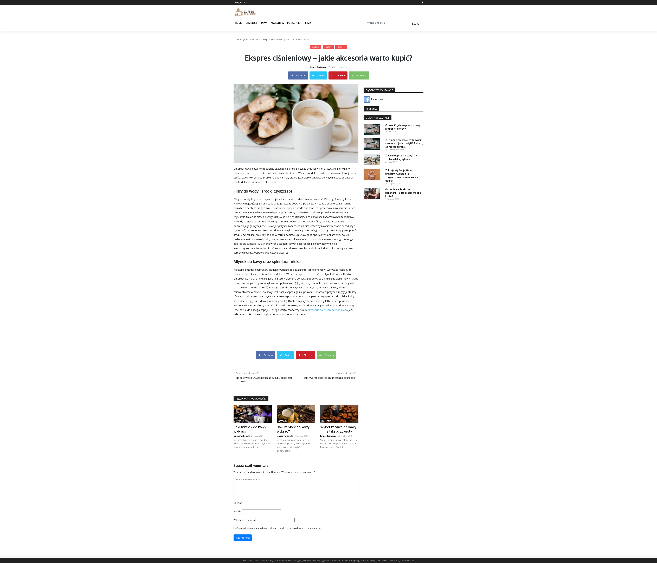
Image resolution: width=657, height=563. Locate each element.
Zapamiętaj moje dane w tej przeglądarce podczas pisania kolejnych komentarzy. (278, 527)
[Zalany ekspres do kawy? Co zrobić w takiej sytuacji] (372, 159)
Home (238, 22)
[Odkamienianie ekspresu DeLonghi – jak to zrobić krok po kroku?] (372, 193)
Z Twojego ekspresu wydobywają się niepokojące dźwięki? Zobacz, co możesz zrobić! (404, 143)
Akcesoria (277, 22)
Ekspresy (251, 22)
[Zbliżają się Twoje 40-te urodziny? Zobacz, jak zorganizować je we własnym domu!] (372, 174)
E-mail (237, 511)
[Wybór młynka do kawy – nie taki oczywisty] (339, 414)
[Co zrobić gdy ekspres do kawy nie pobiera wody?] (372, 129)
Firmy (307, 22)
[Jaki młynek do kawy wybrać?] (253, 414)
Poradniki (293, 22)
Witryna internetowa (244, 519)
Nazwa (238, 502)
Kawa (263, 22)
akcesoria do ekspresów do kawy (327, 310)
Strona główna (242, 39)
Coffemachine (407, 560)
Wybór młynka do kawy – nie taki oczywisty (338, 429)
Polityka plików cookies (377, 560)
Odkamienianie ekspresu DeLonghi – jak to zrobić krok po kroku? (403, 193)
